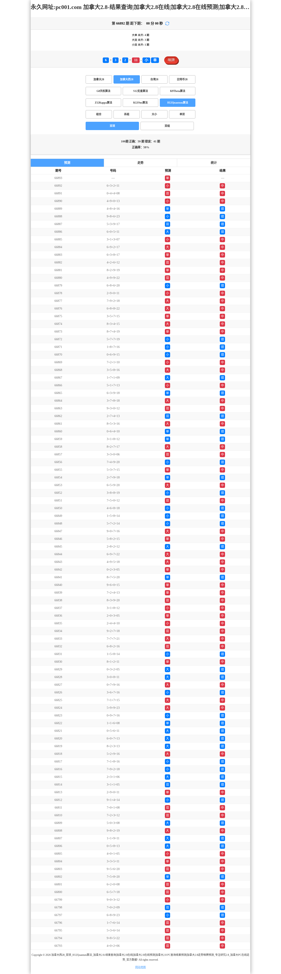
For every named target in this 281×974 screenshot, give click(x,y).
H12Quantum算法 (177, 102)
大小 (154, 114)
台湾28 (154, 79)
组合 (98, 114)
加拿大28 (99, 79)
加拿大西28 (126, 79)
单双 (182, 114)
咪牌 (171, 60)
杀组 (126, 114)
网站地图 (140, 967)
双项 (112, 125)
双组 (167, 125)
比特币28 (182, 79)
